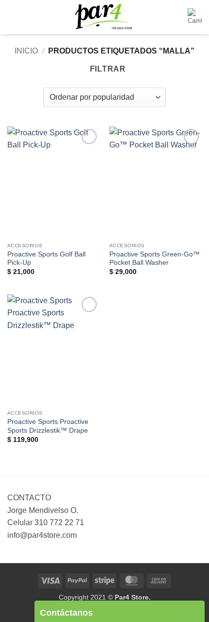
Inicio (26, 51)
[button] (13, 17)
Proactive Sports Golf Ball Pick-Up (46, 259)
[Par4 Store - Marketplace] (104, 17)
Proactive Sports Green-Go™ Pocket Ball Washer (154, 259)
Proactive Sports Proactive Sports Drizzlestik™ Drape (47, 426)
